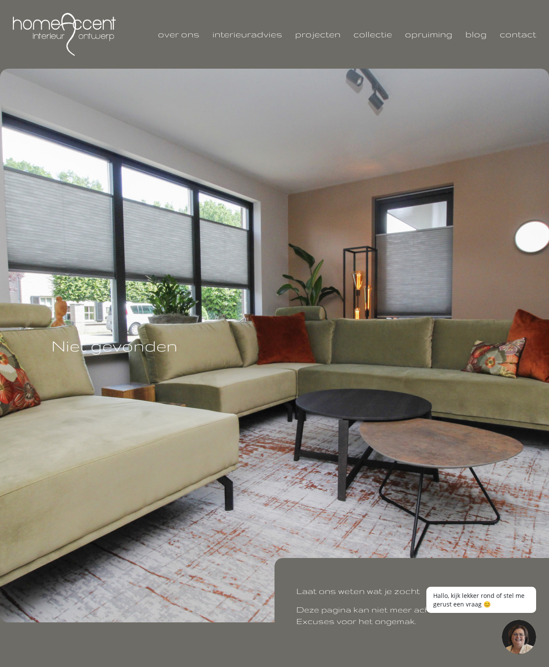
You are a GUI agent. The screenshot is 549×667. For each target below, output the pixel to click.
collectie (372, 34)
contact (518, 34)
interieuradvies (247, 34)
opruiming (428, 34)
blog (476, 34)
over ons (178, 34)
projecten (318, 34)
